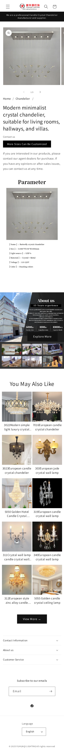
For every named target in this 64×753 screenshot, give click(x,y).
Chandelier (23, 99)
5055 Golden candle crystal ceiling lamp (47, 600)
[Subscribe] (50, 691)
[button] (8, 6)
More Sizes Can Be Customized (27, 144)
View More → (32, 619)
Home (7, 99)
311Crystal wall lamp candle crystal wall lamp (17, 557)
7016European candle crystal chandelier (47, 427)
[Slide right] (40, 92)
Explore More (42, 336)
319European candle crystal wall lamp (47, 514)
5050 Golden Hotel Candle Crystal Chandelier (17, 514)
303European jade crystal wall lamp (47, 470)
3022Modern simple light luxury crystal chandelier (17, 427)
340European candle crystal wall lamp (47, 557)
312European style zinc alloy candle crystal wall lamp (16, 600)
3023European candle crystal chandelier (16, 470)
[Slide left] (24, 92)
